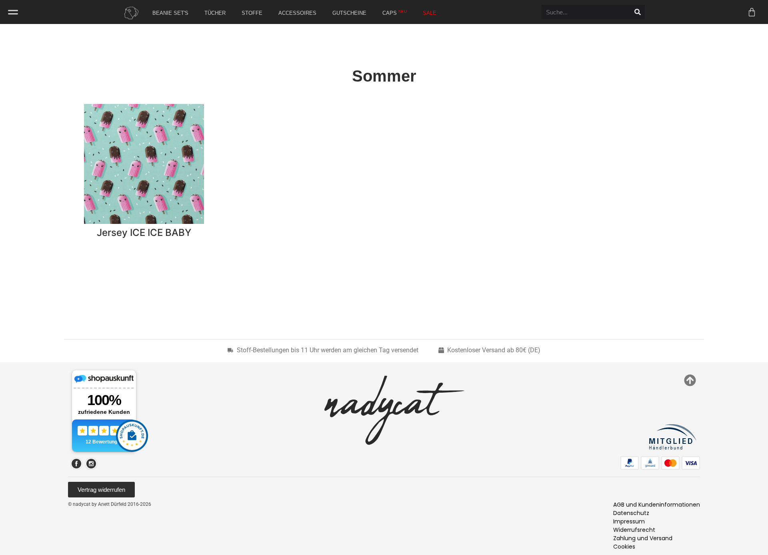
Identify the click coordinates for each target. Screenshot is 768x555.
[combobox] (585, 12)
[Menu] (13, 12)
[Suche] (637, 12)
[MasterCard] (670, 463)
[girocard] (650, 463)
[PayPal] (629, 463)
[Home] (129, 13)
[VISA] (691, 463)
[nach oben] (690, 380)
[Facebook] (76, 463)
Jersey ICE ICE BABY (144, 232)
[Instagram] (91, 463)
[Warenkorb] (752, 12)
